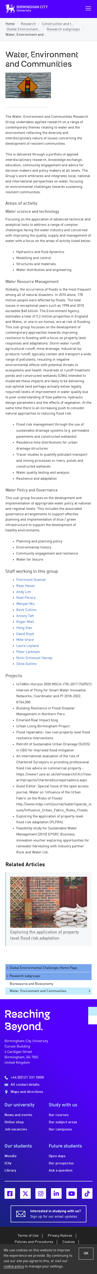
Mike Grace (25, 640)
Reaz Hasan (25, 586)
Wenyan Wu (25, 604)
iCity (8, 1163)
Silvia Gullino (26, 664)
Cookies (68, 1242)
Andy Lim (23, 592)
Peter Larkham (28, 652)
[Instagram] (40, 1193)
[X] (25, 1193)
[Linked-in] (56, 1193)
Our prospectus (61, 1163)
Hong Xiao (24, 628)
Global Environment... (24, 29)
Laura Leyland (27, 646)
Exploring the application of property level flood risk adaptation (44, 935)
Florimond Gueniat (31, 580)
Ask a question (60, 1170)
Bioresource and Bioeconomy (31, 984)
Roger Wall (25, 622)
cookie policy (14, 1266)
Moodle (11, 1156)
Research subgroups (63, 29)
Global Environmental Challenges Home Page (43, 968)
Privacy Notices (60, 1236)
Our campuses (60, 1129)
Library (10, 1170)
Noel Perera (25, 598)
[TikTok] (87, 1193)
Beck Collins (26, 610)
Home (10, 24)
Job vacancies (16, 1129)
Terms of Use (28, 1236)
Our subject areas (63, 1122)
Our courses (59, 1115)
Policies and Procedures (34, 1242)
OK (86, 1253)
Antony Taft (25, 616)
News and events (18, 1115)
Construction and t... (58, 24)
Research (28, 24)
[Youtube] (71, 1193)
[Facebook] (10, 1193)
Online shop (14, 1122)
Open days (57, 1156)
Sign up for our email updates (55, 1214)
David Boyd (25, 634)
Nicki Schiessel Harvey (34, 658)
